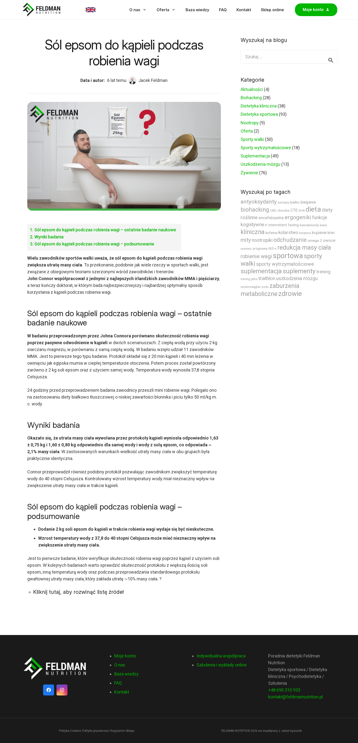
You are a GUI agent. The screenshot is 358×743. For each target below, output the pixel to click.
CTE (294, 210)
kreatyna (305, 233)
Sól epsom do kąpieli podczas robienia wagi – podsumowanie (94, 243)
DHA (302, 210)
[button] (144, 9)
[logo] (55, 668)
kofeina (271, 233)
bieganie (308, 202)
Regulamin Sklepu (122, 731)
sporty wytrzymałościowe (285, 264)
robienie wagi (256, 256)
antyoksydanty (259, 201)
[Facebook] (48, 689)
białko (295, 202)
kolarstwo (288, 232)
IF (266, 225)
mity (246, 240)
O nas (119, 664)
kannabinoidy (309, 225)
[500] (42, 10)
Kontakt (121, 691)
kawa (323, 225)
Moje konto (125, 655)
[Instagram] (62, 689)
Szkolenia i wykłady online (222, 664)
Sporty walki (252, 139)
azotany (283, 202)
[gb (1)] (90, 9)
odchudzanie (290, 239)
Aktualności (252, 89)
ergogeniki (298, 217)
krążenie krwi (323, 232)
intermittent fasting (283, 225)
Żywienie (249, 172)
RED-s (272, 248)
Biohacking (251, 97)
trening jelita (249, 279)
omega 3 (315, 240)
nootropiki (262, 240)
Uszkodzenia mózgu (260, 164)
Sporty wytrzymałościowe (266, 147)
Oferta (247, 131)
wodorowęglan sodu (255, 287)
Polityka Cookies (70, 731)
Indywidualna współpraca (221, 655)
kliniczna (252, 231)
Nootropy (250, 122)
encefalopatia (271, 217)
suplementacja (261, 271)
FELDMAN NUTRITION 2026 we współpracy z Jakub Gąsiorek (261, 731)
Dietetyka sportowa (259, 114)
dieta (313, 209)
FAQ (118, 682)
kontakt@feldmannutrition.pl (295, 696)
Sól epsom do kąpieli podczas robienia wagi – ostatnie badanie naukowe (105, 229)
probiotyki (246, 248)
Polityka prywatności (95, 731)
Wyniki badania (49, 236)
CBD (273, 210)
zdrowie (290, 294)
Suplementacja (255, 155)
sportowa (288, 256)
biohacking (255, 209)
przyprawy (260, 248)
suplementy (299, 271)
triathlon (266, 278)
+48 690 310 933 (284, 690)
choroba (283, 210)
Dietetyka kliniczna (259, 105)
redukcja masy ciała (304, 247)
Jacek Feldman (153, 80)
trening (323, 271)
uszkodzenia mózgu (297, 278)
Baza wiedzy (126, 673)
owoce (329, 240)
